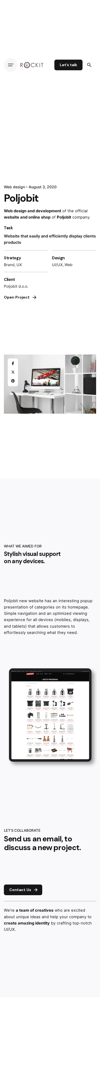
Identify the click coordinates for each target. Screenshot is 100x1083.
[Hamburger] (10, 65)
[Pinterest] (12, 381)
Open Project (17, 297)
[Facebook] (12, 363)
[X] (12, 372)
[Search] (89, 65)
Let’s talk (68, 65)
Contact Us (20, 889)
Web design (14, 187)
